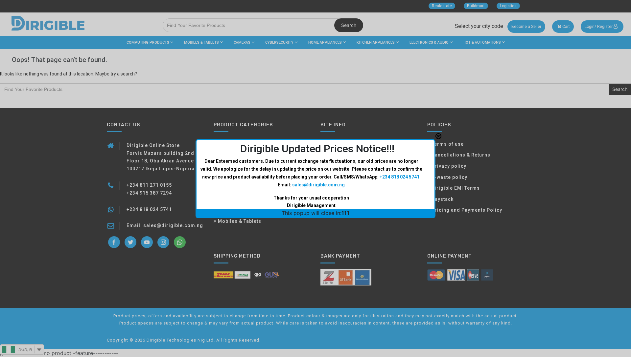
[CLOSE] (438, 136)
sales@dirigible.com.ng (318, 184)
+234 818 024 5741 (399, 176)
